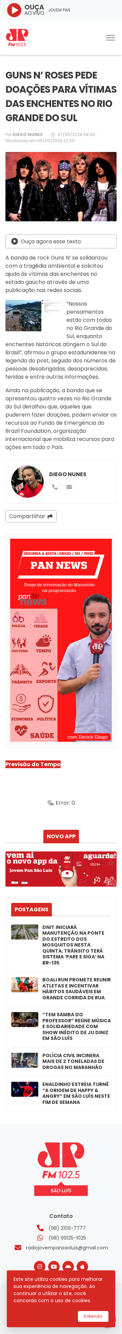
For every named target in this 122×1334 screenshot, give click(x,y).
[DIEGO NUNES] (27, 481)
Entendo (93, 1316)
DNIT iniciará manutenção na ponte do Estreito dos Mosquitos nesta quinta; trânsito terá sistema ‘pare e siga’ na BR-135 (73, 945)
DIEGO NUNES (67, 474)
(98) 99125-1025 (67, 1238)
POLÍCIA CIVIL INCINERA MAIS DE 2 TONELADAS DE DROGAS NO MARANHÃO (73, 1062)
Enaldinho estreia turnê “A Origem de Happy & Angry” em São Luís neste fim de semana (76, 1093)
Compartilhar (27, 516)
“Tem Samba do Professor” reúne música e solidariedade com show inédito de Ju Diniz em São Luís (76, 1027)
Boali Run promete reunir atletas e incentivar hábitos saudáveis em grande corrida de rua (76, 989)
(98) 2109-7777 (67, 1228)
